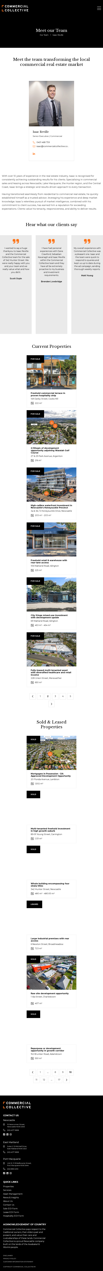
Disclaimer (8, 1255)
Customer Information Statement (18, 1262)
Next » (51, 704)
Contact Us (8, 1205)
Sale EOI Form (10, 1208)
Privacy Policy (9, 1258)
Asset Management (13, 1194)
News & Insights (11, 1197)
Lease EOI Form (11, 1212)
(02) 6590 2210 (12, 1169)
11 (36, 1079)
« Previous (33, 696)
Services (7, 1190)
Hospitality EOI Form (13, 1216)
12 (44, 1079)
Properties (8, 1186)
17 (59, 1079)
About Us (8, 1201)
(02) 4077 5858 (13, 1130)
